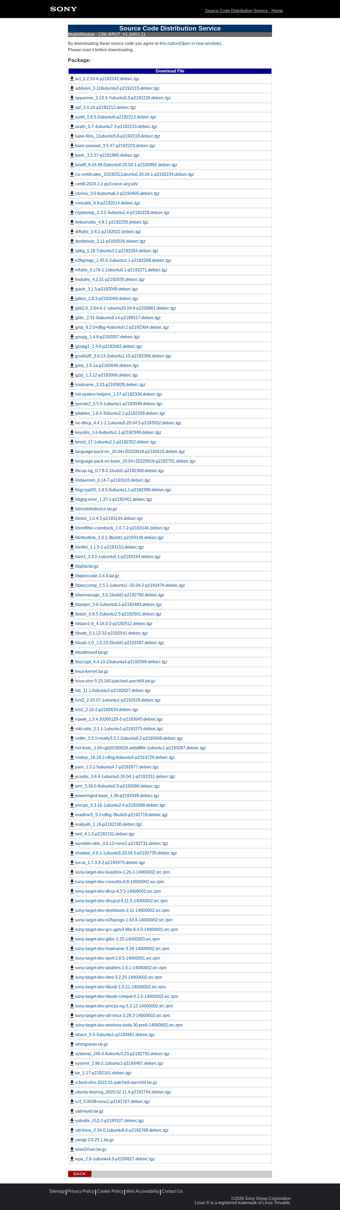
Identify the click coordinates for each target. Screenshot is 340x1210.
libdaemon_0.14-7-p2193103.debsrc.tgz (112, 480)
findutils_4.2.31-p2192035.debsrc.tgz (110, 279)
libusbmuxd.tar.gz (91, 652)
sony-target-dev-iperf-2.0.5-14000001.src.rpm (117, 958)
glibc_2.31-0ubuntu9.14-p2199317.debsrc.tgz (118, 317)
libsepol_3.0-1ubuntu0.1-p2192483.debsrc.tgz (118, 604)
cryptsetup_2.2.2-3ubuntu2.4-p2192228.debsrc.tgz (122, 212)
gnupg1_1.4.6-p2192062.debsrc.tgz (108, 346)
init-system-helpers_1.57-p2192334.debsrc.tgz (118, 394)
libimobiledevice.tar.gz (96, 509)
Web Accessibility (142, 1191)
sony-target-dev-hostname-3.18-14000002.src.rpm (122, 948)
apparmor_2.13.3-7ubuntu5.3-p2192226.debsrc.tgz (123, 98)
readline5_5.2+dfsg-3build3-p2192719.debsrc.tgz (121, 815)
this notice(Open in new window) (190, 43)
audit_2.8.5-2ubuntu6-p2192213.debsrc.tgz (115, 117)
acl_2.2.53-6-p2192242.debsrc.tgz (107, 78)
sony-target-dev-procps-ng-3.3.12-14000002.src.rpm (124, 1006)
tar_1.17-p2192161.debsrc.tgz (103, 1073)
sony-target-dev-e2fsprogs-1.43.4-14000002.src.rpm (124, 920)
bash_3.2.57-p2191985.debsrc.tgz (107, 155)
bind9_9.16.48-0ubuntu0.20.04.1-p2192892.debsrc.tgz (126, 165)
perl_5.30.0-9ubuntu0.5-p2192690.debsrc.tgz (117, 786)
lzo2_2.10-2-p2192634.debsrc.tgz (106, 709)
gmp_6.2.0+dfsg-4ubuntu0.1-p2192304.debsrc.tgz (122, 327)
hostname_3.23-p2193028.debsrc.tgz (110, 384)
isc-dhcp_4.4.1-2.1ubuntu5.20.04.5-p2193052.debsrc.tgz (128, 423)
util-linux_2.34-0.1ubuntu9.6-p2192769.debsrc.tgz (122, 1130)
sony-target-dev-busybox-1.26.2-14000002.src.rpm (122, 872)
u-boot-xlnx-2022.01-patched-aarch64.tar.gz (116, 1082)
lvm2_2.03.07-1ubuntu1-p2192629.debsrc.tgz (118, 700)
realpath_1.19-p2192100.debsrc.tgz (108, 824)
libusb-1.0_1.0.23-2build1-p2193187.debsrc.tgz (119, 642)
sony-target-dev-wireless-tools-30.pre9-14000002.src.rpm (129, 1025)
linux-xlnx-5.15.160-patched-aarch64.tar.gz (115, 681)
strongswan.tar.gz (91, 1044)
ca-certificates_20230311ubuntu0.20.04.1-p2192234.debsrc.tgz (134, 174)
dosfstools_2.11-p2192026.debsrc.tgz (110, 241)
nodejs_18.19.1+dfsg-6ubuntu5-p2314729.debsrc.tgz (125, 757)
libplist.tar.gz (87, 566)
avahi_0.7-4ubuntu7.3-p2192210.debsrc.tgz (116, 126)
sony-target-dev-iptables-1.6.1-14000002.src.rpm (121, 967)
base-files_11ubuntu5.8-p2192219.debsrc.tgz (117, 136)
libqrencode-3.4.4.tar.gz (97, 576)
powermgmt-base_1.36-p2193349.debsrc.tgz (117, 795)
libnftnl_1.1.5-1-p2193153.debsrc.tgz (109, 547)
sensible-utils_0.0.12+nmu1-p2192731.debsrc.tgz (121, 843)
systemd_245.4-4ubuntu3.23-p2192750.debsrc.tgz (122, 1053)
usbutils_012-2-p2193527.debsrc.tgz (109, 1120)
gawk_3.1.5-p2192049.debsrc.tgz (106, 289)
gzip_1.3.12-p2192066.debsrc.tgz (106, 375)
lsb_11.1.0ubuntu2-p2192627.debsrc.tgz (113, 690)
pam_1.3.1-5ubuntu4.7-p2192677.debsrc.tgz (117, 767)
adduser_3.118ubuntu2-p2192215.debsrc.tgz (117, 88)
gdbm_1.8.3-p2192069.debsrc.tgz (106, 298)
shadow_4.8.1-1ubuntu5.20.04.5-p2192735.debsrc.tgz (126, 853)
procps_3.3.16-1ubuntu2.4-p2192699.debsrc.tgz (120, 805)
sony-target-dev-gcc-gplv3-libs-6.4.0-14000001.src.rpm (126, 929)
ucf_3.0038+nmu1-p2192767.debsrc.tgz (112, 1101)
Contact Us (172, 1191)
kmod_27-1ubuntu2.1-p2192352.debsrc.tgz (115, 442)
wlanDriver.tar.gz (91, 1149)
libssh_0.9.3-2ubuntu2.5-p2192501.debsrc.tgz (118, 614)
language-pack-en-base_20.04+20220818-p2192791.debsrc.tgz (135, 461)
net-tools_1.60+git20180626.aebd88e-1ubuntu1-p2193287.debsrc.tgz (140, 748)
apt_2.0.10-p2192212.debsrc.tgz (105, 107)
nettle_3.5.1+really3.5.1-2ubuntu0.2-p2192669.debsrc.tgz (129, 738)
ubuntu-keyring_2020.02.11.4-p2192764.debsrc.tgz (123, 1092)
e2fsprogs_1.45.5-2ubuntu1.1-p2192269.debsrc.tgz (123, 260)
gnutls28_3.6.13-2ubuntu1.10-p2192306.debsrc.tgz (123, 356)
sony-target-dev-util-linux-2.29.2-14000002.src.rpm (122, 1015)
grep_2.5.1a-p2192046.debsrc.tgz (107, 365)
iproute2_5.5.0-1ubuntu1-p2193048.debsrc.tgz (118, 403)
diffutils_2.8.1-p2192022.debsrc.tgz (108, 231)
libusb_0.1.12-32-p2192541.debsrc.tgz (111, 633)
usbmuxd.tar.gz (89, 1111)
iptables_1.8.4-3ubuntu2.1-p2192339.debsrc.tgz (120, 413)
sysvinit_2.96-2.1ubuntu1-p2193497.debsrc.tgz (119, 1063)
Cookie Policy (110, 1191)
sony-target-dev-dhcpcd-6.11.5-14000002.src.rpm (121, 901)
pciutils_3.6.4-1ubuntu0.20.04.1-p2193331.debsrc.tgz (125, 776)
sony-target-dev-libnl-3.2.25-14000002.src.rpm (118, 977)
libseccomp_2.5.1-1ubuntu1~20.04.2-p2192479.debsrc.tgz (130, 585)
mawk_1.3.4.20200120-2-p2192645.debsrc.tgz (119, 719)
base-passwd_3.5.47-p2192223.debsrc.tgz (115, 145)
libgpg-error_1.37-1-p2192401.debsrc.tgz (113, 499)
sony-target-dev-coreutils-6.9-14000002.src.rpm (119, 881)
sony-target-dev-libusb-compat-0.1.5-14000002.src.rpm (126, 996)
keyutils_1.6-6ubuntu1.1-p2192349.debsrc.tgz (118, 432)
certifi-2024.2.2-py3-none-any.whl (106, 184)
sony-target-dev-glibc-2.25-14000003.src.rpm (117, 939)
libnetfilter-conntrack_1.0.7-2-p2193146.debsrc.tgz (122, 528)
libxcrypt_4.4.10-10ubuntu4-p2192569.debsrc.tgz (121, 662)
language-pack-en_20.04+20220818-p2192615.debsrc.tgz (130, 451)
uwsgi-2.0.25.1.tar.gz (94, 1140)
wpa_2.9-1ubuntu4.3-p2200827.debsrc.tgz (115, 1159)
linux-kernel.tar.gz (91, 671)
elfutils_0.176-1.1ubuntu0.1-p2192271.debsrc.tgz (121, 270)
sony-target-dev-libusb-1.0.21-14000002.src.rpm (120, 987)
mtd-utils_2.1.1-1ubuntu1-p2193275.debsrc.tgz (119, 728)
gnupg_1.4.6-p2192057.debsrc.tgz (107, 337)
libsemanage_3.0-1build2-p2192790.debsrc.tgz (119, 595)
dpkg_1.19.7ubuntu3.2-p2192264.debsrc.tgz (116, 251)
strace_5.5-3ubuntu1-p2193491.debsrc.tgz (115, 1034)
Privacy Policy (80, 1191)
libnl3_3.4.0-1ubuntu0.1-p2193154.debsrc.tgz (118, 556)
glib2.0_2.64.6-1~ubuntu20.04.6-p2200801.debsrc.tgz (125, 308)
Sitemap (57, 1191)
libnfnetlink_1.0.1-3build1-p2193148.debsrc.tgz (119, 537)
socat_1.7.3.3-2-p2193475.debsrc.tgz (110, 862)
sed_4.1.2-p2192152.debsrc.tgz (105, 834)
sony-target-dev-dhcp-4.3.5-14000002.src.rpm (118, 891)
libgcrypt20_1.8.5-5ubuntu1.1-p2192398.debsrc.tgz (123, 490)
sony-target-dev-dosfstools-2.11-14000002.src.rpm (122, 910)
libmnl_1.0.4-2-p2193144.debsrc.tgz (109, 518)
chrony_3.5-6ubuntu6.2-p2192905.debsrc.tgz (117, 193)
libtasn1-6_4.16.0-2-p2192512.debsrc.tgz (113, 623)
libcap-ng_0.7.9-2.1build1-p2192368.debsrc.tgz (119, 470)
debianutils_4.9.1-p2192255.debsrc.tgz (111, 222)
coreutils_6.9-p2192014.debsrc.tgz (107, 203)
